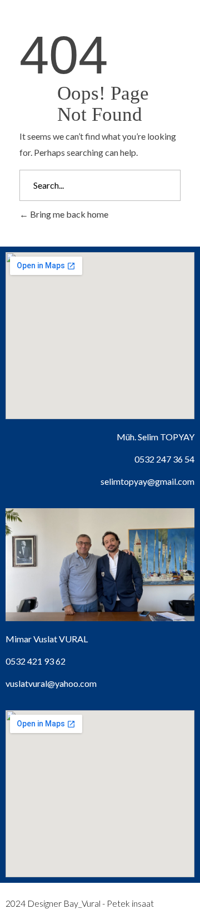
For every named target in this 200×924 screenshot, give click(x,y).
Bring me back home (68, 214)
